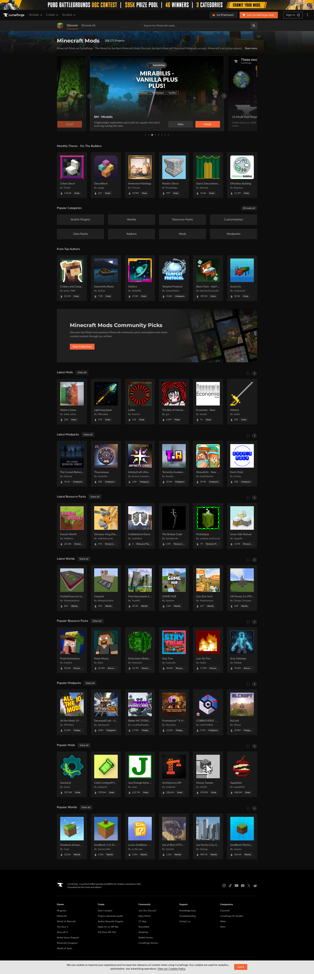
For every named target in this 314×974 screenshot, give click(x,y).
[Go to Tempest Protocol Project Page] (174, 278)
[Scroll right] (254, 373)
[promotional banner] (157, 5)
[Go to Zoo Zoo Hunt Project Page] (208, 588)
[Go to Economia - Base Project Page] (208, 401)
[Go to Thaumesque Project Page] (106, 464)
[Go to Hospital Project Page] (106, 588)
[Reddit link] (255, 886)
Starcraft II (62, 932)
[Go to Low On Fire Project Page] (208, 650)
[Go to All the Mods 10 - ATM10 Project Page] (72, 712)
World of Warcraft (66, 921)
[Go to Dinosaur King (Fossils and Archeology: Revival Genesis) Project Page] (106, 526)
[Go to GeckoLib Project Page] (72, 774)
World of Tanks (64, 948)
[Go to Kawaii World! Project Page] (72, 526)
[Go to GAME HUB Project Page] (174, 588)
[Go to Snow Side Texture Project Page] (242, 526)
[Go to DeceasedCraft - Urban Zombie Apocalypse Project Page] (106, 712)
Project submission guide (110, 916)
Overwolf (224, 911)
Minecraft (62, 916)
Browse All (88, 25)
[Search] (254, 25)
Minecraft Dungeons (67, 943)
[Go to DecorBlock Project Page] (106, 175)
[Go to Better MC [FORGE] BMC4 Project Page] (140, 712)
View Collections (82, 346)
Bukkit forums (146, 938)
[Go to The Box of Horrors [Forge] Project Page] (174, 401)
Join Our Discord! (147, 911)
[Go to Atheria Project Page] (242, 401)
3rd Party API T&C (107, 932)
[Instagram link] (224, 886)
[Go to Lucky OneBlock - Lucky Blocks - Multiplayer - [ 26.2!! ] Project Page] (140, 836)
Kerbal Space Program (68, 938)
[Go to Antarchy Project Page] (242, 278)
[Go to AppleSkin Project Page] (242, 774)
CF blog (142, 921)
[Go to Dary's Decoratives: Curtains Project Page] (208, 175)
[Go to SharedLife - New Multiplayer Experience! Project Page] (208, 464)
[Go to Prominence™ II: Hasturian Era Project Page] (174, 712)
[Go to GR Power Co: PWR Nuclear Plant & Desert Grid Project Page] (242, 588)
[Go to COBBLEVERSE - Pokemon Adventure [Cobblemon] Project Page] (208, 712)
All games (61, 911)
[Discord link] (243, 886)
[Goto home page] (14, 15)
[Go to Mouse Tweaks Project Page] (208, 774)
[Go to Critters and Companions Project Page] (72, 278)
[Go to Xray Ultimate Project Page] (242, 650)
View (180, 124)
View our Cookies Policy (171, 968)
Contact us (184, 921)
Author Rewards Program (110, 921)
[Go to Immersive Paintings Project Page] (140, 175)
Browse (34, 14)
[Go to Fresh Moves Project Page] (106, 650)
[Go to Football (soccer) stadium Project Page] (72, 588)
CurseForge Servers (148, 943)
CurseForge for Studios (231, 916)
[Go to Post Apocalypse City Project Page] (140, 588)
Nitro (222, 927)
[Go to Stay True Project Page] (174, 650)
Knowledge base (187, 911)
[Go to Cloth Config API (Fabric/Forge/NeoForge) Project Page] (106, 774)
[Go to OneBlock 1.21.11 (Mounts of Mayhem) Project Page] (106, 836)
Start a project (105, 911)
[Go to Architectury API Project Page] (174, 774)
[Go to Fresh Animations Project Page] (72, 650)
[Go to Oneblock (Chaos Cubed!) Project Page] (72, 836)
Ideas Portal (144, 916)
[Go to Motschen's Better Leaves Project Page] (140, 650)
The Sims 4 (62, 927)
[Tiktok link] (230, 886)
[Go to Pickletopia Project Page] (208, 526)
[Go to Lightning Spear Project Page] (106, 401)
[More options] (307, 15)
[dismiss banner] (309, 5)
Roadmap (143, 932)
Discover (72, 25)
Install (207, 124)
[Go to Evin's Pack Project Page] (242, 464)
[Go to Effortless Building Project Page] (242, 175)
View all (82, 372)
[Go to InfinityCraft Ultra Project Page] (140, 464)
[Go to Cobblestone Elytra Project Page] (140, 526)
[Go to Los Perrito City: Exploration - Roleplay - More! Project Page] (208, 836)
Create (50, 14)
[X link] (249, 886)
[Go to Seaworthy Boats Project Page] (106, 278)
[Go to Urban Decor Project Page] (72, 175)
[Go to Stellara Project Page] (140, 278)
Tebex (223, 921)
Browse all (249, 208)
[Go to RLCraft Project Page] (242, 712)
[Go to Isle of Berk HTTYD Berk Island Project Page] (174, 836)
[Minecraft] (60, 25)
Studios (67, 14)
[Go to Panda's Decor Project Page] (174, 175)
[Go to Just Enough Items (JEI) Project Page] (140, 774)
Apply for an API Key (108, 927)
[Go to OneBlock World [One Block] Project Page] (242, 836)
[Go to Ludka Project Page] (140, 401)
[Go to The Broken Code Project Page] (174, 526)
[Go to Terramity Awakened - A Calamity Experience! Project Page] (174, 464)
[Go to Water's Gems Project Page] (72, 401)
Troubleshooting (187, 916)
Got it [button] (240, 967)
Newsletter (144, 927)
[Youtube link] (236, 886)
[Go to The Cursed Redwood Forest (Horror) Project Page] (72, 464)
